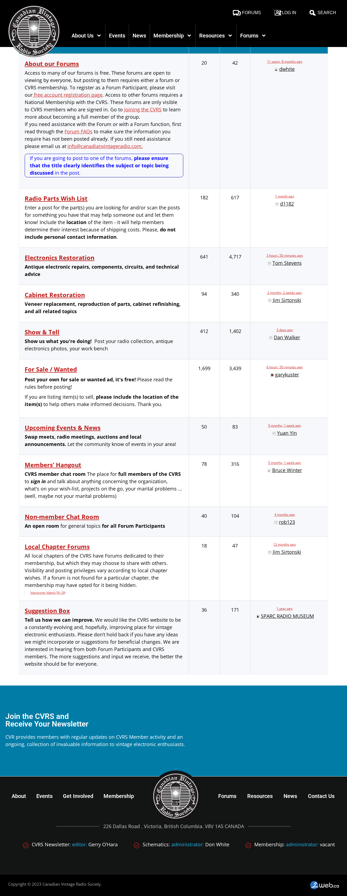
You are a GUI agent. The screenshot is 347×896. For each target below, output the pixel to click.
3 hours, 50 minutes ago (284, 255)
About (19, 796)
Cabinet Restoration (55, 295)
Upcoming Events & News (63, 427)
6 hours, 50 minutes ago (284, 367)
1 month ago (284, 196)
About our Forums (52, 63)
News (139, 35)
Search (326, 12)
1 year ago (285, 608)
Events (117, 35)
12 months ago (284, 544)
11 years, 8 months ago (284, 61)
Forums (251, 12)
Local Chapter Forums (57, 546)
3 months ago (284, 514)
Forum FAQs (78, 131)
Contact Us (321, 796)
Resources (212, 35)
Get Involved (78, 796)
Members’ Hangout (53, 465)
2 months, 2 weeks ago (284, 292)
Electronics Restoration (59, 257)
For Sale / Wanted (51, 369)
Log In (289, 12)
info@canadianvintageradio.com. (105, 146)
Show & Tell (42, 332)
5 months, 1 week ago (284, 425)
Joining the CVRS (143, 109)
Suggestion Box (47, 610)
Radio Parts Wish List (56, 198)
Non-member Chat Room (62, 517)
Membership (168, 35)
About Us (83, 35)
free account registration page (67, 95)
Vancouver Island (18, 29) (47, 592)
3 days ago (285, 330)
